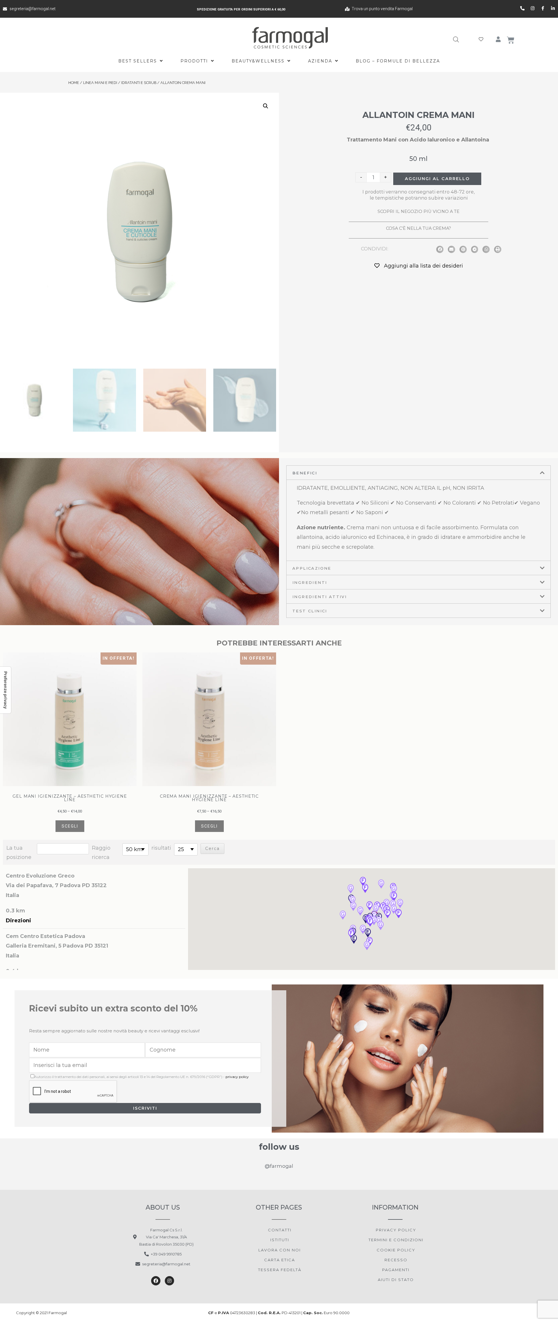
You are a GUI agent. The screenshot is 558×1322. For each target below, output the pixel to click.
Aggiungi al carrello (437, 178)
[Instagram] (169, 1280)
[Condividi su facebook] (439, 249)
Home (73, 82)
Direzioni (18, 920)
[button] (374, 921)
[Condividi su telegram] (474, 249)
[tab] (418, 473)
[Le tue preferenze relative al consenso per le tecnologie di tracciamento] (5, 690)
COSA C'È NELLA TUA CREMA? (418, 228)
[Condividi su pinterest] (463, 249)
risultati (161, 848)
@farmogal (279, 1166)
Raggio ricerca (101, 852)
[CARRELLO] (511, 40)
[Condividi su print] (497, 249)
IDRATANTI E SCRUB (138, 82)
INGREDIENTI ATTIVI (319, 596)
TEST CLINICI (309, 611)
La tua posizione (18, 852)
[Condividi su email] (451, 249)
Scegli (70, 826)
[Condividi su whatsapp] (486, 249)
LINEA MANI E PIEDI (100, 82)
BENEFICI (304, 473)
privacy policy (237, 1077)
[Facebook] (155, 1280)
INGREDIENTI (309, 582)
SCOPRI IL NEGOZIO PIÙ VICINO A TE (418, 211)
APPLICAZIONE (311, 568)
